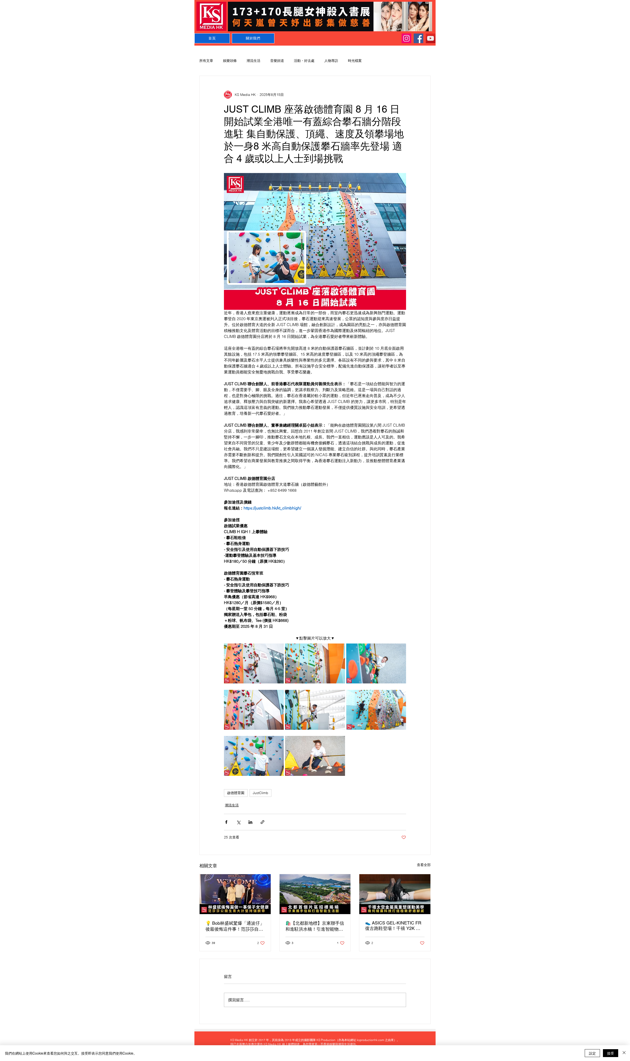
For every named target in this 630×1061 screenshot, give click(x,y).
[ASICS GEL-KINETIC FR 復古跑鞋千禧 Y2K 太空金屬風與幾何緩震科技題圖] (394, 894)
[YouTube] (430, 38)
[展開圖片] (254, 663)
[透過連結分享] (262, 822)
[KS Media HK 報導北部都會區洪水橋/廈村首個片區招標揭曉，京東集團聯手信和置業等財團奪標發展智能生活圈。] (315, 894)
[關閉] (624, 1053)
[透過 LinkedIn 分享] (250, 822)
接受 (610, 1053)
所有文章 (206, 60)
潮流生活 (253, 60)
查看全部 (424, 865)
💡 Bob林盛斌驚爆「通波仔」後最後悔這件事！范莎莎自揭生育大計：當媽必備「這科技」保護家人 (234, 926)
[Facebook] (418, 38)
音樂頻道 (277, 60)
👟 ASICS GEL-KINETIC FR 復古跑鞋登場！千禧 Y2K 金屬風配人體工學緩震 (393, 925)
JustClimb (260, 793)
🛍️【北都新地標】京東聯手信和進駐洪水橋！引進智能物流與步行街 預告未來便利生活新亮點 (314, 926)
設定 (592, 1053)
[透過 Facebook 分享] (226, 822)
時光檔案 (355, 60)
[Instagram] (406, 38)
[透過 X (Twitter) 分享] (238, 822)
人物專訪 (331, 60)
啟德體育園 (235, 793)
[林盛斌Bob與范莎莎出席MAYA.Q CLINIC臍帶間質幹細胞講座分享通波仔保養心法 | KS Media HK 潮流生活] (235, 894)
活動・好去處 (304, 60)
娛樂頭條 (230, 60)
